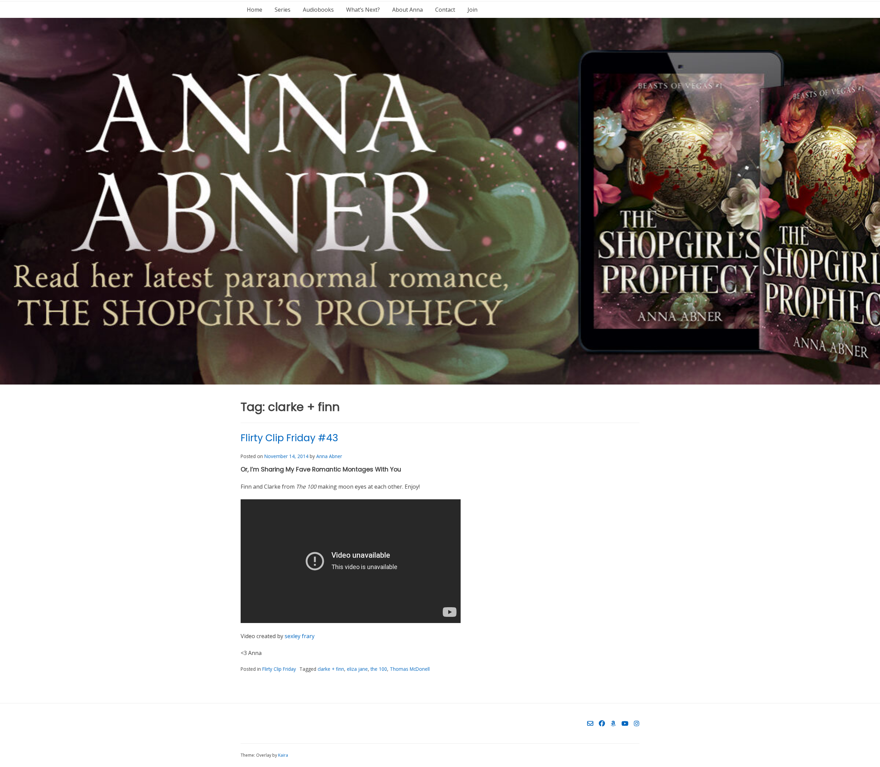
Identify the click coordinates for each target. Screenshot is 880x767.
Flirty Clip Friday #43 (289, 438)
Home (254, 9)
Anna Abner (329, 456)
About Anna (407, 9)
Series (282, 9)
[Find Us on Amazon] (613, 723)
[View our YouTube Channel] (625, 723)
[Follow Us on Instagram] (636, 723)
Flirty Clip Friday (279, 669)
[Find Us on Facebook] (602, 723)
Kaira (283, 755)
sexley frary (300, 636)
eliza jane (357, 669)
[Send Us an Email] (590, 723)
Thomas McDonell (410, 669)
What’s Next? (363, 9)
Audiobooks (318, 9)
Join (472, 9)
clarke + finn (331, 669)
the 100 (379, 669)
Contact (445, 9)
